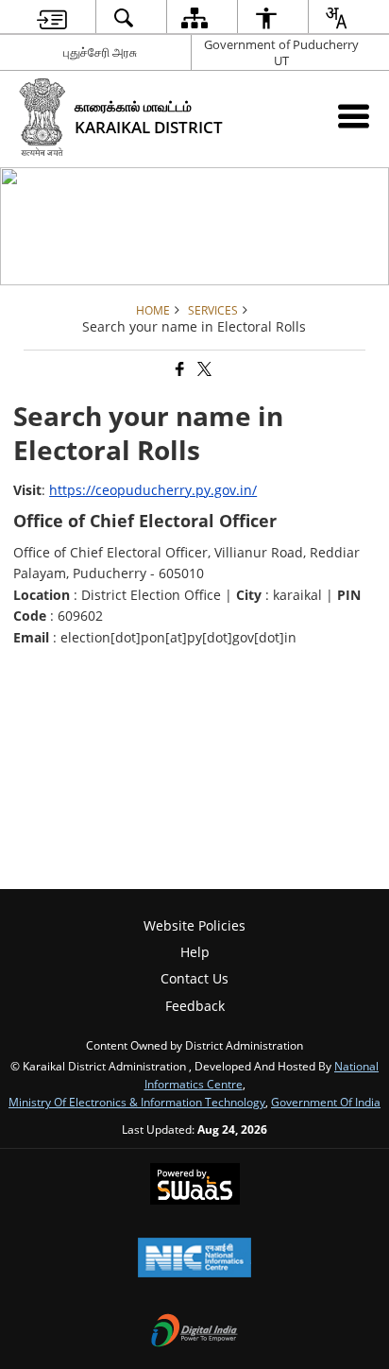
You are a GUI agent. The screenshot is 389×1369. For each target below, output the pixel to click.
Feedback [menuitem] (195, 1006)
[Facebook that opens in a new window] (178, 369)
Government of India (326, 1101)
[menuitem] (52, 17)
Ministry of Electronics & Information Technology (136, 1101)
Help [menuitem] (195, 952)
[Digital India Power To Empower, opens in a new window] (194, 1332)
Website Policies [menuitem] (194, 925)
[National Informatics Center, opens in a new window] (194, 1259)
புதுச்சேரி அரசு (100, 51)
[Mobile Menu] (353, 115)
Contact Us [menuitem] (194, 978)
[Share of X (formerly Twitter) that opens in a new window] (203, 369)
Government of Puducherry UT (281, 52)
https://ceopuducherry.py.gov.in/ (153, 490)
